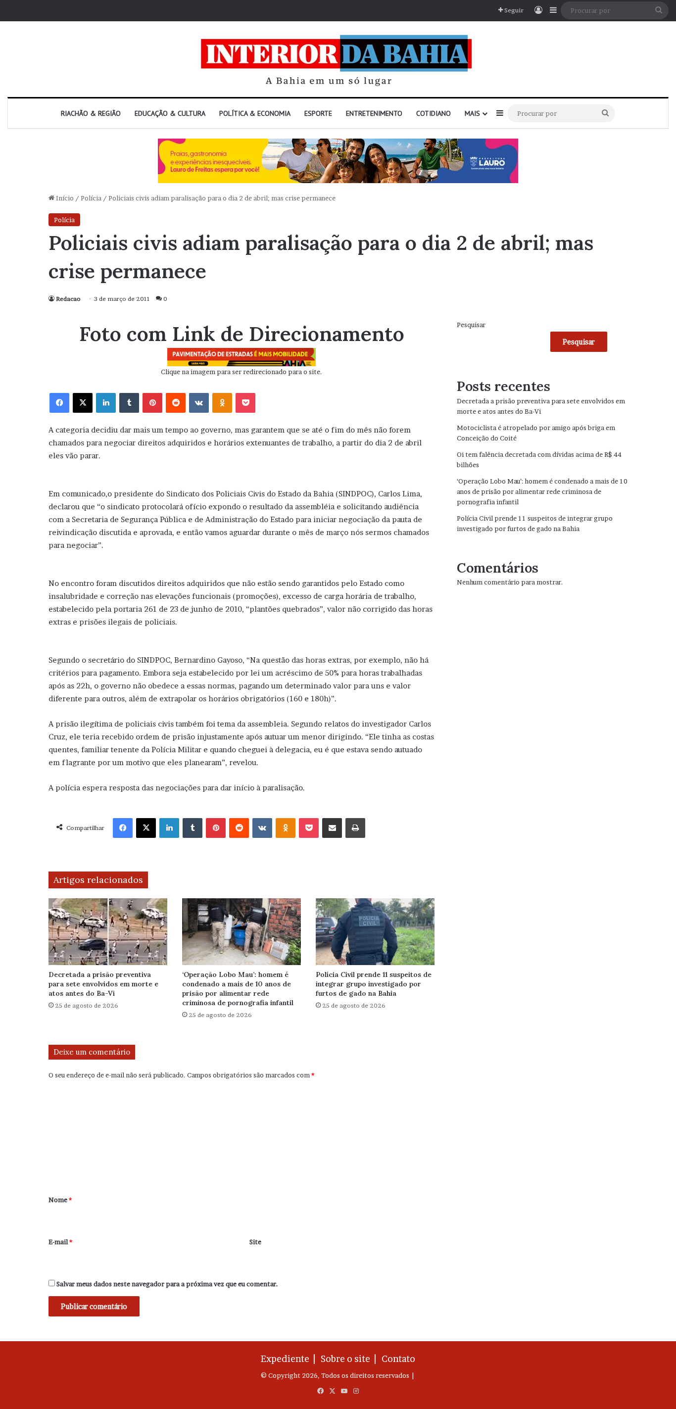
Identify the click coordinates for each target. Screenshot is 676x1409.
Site (255, 1242)
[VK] (199, 403)
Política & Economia (254, 113)
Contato (398, 1359)
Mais (472, 113)
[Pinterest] (152, 403)
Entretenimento (374, 113)
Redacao (68, 298)
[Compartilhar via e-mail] (332, 828)
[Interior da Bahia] (338, 59)
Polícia (91, 198)
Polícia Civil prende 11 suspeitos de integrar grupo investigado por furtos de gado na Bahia (374, 984)
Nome (60, 1200)
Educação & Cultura (170, 113)
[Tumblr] (129, 403)
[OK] (222, 403)
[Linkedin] (106, 403)
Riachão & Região (91, 113)
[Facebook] (59, 403)
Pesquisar (471, 325)
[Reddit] (176, 403)
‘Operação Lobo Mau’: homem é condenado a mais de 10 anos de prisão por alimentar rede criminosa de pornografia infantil (237, 988)
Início (64, 198)
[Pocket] (245, 403)
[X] (83, 403)
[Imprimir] (355, 828)
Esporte (318, 113)
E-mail (60, 1242)
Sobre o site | (350, 1359)
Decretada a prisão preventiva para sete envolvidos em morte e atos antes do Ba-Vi (103, 984)
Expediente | (290, 1359)
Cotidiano (433, 113)
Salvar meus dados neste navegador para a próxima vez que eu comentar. (167, 1284)
